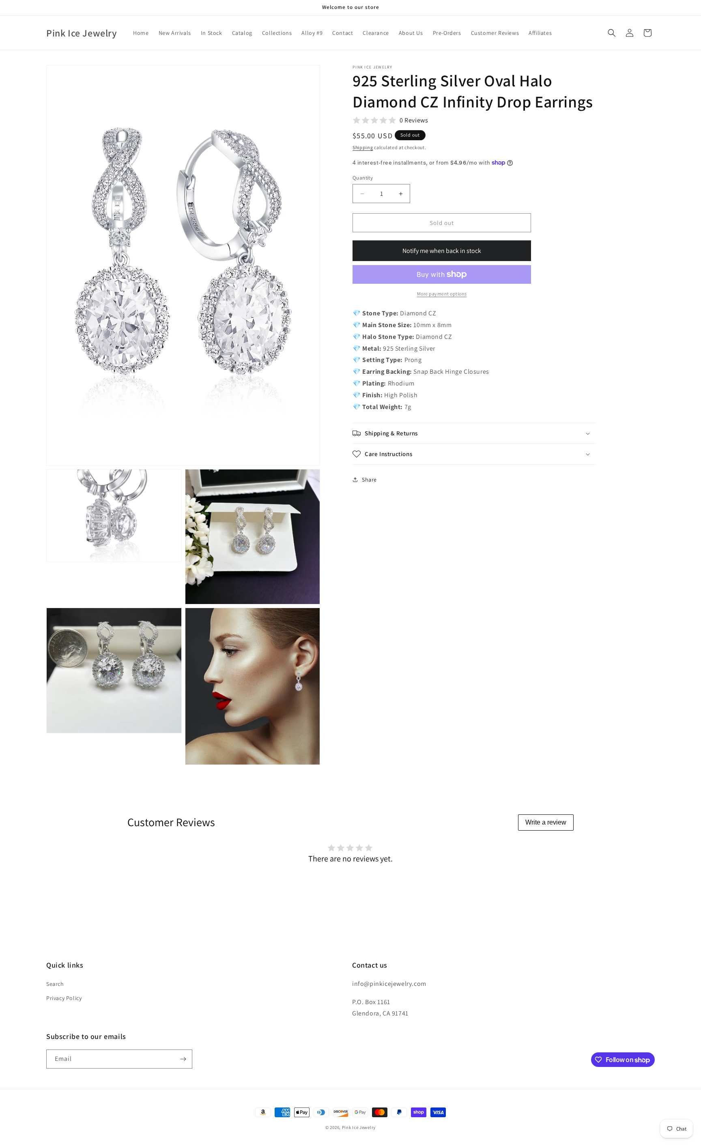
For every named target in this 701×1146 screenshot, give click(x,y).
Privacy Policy (64, 998)
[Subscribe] (183, 1059)
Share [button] (369, 479)
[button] (612, 33)
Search (55, 983)
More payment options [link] (442, 294)
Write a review (545, 822)
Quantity (363, 177)
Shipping (363, 147)
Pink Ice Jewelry (359, 1127)
